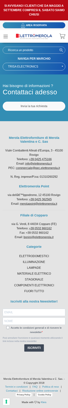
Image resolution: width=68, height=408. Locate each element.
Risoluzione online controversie (40, 390)
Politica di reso (50, 386)
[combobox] (34, 66)
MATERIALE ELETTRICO (34, 273)
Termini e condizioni (16, 386)
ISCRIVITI (34, 347)
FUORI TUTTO (34, 291)
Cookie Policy (44, 394)
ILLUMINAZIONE (34, 261)
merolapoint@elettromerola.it (38, 203)
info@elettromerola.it (38, 163)
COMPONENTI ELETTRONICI (34, 285)
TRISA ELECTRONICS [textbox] (23, 66)
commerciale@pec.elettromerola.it (38, 168)
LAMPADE (34, 267)
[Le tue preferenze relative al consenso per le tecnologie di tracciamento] (6, 401)
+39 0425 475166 (40, 159)
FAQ (35, 386)
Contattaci (12, 390)
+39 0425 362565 (40, 199)
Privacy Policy (23, 394)
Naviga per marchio (34, 58)
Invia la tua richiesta (34, 106)
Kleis (43, 402)
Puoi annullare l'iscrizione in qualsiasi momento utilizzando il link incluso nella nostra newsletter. (33, 339)
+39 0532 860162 (40, 228)
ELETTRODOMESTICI (34, 256)
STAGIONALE (34, 279)
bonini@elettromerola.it (38, 237)
